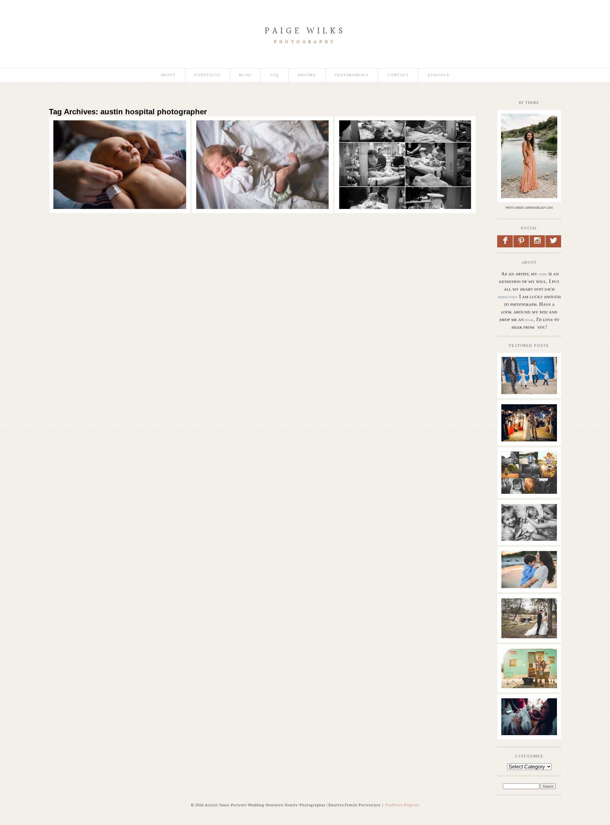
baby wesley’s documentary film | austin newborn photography (528, 523)
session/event (508, 297)
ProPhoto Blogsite (402, 805)
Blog (245, 75)
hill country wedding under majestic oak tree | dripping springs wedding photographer (528, 621)
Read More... (70, 152)
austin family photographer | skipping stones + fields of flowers (529, 567)
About (168, 75)
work (543, 274)
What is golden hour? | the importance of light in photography (528, 471)
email (529, 320)
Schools (439, 75)
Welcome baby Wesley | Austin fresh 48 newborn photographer (261, 134)
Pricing (307, 75)
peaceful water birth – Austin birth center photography (528, 715)
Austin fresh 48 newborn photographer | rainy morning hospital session (119, 134)
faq (274, 75)
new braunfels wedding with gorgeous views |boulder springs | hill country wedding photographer (529, 430)
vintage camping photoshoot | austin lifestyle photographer (529, 665)
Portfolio (207, 75)
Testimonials (352, 75)
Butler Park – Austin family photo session (529, 370)
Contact (398, 75)
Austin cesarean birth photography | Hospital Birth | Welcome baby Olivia (404, 134)
